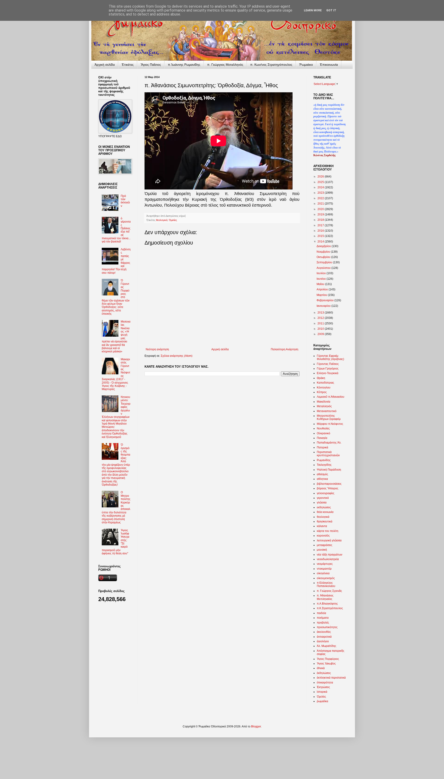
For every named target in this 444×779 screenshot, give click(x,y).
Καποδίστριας (325, 382)
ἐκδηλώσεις (324, 673)
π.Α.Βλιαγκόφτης (327, 603)
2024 (321, 187)
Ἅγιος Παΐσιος (151, 64)
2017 (321, 225)
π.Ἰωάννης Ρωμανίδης (184, 64)
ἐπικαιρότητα (325, 682)
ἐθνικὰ (321, 668)
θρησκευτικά (324, 521)
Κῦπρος (322, 392)
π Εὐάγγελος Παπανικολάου (326, 584)
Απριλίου (323, 289)
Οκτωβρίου (324, 257)
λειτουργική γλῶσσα (329, 540)
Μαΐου (321, 284)
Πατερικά (322, 447)
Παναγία (322, 438)
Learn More (313, 10)
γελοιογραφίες (325, 493)
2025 (321, 182)
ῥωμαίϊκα (322, 701)
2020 (321, 209)
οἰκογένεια (323, 573)
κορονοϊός (323, 535)
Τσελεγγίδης (324, 464)
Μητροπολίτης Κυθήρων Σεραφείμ (329, 417)
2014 (321, 241)
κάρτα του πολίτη (327, 531)
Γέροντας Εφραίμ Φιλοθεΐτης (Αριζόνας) (330, 357)
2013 (321, 312)
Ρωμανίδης (324, 460)
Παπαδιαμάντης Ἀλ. (329, 442)
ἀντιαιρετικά (324, 636)
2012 (321, 318)
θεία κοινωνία (325, 512)
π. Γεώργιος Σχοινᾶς (329, 591)
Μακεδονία (323, 401)
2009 (321, 334)
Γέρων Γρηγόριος (328, 368)
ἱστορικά (322, 691)
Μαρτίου (322, 295)
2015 (321, 236)
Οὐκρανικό (323, 433)
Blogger (256, 726)
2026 (321, 176)
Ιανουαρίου (324, 305)
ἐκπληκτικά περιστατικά (331, 677)
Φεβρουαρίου (325, 300)
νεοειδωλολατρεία (328, 559)
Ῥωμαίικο (306, 64)
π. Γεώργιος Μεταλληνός (225, 64)
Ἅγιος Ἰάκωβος (326, 663)
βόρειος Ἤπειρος (327, 488)
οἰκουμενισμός (326, 578)
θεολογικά (161, 220)
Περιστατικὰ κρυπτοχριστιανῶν (328, 453)
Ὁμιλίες (173, 220)
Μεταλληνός (324, 406)
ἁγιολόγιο (323, 641)
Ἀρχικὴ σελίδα (105, 64)
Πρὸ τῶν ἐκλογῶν (125, 201)
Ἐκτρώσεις (323, 687)
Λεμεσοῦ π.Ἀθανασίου (330, 396)
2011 (321, 323)
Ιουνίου (322, 278)
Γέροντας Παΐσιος (328, 364)
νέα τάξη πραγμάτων (329, 554)
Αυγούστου (324, 268)
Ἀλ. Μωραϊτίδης (326, 646)
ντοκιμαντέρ (324, 568)
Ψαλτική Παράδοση (329, 469)
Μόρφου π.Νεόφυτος (330, 423)
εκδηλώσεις (324, 507)
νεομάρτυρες (325, 563)
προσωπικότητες (327, 627)
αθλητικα (322, 479)
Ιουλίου (322, 273)
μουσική (322, 549)
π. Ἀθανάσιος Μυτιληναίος (325, 597)
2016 (321, 230)
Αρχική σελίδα (220, 349)
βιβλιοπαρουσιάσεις (329, 483)
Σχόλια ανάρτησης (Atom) (176, 355)
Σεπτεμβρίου (325, 262)
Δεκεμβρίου (324, 246)
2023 (321, 192)
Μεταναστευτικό (326, 411)
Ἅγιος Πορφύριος (328, 659)
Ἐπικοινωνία (329, 64)
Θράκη (321, 378)
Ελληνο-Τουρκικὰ (327, 373)
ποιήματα (323, 617)
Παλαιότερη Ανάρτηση (284, 349)
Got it (331, 10)
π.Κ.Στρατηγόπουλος (330, 608)
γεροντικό (323, 498)
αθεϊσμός (322, 474)
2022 (321, 198)
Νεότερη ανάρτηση (157, 349)
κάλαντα (322, 526)
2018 (321, 219)
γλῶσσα (322, 502)
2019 (321, 214)
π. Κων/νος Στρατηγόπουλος (271, 64)
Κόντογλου (323, 387)
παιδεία (321, 613)
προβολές (323, 622)
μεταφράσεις (324, 545)
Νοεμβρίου (324, 251)
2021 (321, 203)
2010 (321, 328)
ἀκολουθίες (324, 631)
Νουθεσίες (323, 428)
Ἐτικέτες (128, 64)
